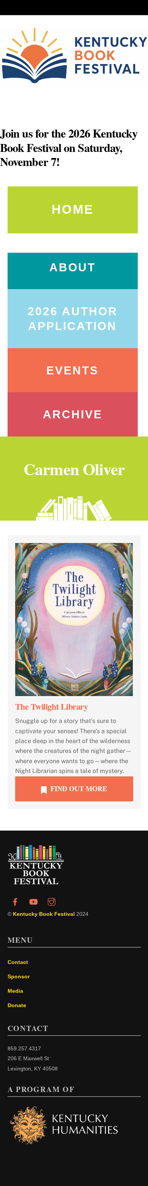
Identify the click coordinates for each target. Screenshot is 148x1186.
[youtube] (33, 901)
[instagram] (51, 901)
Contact (18, 962)
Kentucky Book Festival (44, 914)
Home (73, 209)
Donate (17, 1005)
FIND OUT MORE (78, 788)
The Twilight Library (51, 706)
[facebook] (15, 901)
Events (72, 370)
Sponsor (19, 976)
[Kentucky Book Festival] (36, 882)
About (72, 267)
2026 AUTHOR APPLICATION (73, 318)
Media (15, 991)
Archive (72, 414)
